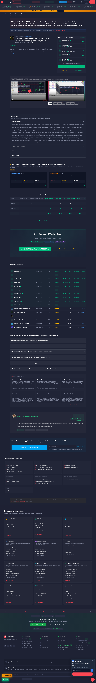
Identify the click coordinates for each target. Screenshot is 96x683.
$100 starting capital (70, 571)
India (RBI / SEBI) (39, 596)
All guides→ (8, 558)
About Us (67, 591)
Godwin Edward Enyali (26, 42)
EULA (28, 674)
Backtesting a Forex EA (11, 551)
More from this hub (11, 533)
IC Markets (8, 569)
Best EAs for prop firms (70, 575)
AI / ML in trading (69, 550)
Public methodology (49, 611)
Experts (17, 14)
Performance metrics (70, 548)
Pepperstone (9, 571)
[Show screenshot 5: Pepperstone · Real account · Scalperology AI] (68, 103)
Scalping (67, 524)
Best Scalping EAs (10, 527)
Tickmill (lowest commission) (13, 573)
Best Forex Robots (10, 524)
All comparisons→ (39, 558)
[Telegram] (5, 646)
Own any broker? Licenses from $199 (64, 249)
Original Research (39, 553)
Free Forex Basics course (71, 596)
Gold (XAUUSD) (39, 530)
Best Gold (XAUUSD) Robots (12, 529)
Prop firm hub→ (68, 580)
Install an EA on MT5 (11, 549)
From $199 (64, 70)
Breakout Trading (69, 529)
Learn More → (61, 10)
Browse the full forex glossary (76, 404)
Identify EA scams (10, 591)
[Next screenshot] (83, 91)
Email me (81, 446)
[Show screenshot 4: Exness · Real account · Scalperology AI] (63, 103)
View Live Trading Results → (57, 624)
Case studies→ (9, 602)
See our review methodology (59, 30)
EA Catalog (38, 575)
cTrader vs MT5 (39, 598)
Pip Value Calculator (40, 569)
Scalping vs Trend (39, 549)
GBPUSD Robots (39, 525)
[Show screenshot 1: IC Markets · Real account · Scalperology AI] (50, 103)
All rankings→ (8, 535)
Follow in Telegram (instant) (30, 447)
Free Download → (67, 271)
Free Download (78, 70)
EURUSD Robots (39, 523)
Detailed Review (17, 121)
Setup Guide (15, 155)
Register (92, 2)
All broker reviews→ (10, 580)
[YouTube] (8, 646)
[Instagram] (11, 646)
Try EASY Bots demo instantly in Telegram (49, 628)
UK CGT (37, 591)
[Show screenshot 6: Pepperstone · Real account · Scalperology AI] (72, 103)
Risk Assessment (17, 151)
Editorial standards (69, 611)
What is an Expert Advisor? (12, 547)
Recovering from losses (11, 593)
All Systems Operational (87, 678)
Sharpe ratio (68, 552)
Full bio (19, 430)
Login (86, 2)
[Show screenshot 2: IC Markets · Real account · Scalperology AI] (55, 103)
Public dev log (88, 611)
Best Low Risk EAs (10, 531)
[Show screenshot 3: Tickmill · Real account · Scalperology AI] (59, 103)
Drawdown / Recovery (40, 573)
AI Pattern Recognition (70, 531)
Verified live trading (11, 611)
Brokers (56, 2)
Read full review (14, 53)
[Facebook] (14, 646)
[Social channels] (82, 2)
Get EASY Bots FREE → (39, 624)
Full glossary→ (68, 556)
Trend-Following (69, 527)
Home (6, 14)
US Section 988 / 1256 (40, 593)
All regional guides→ (39, 602)
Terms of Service (15, 674)
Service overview (29, 430)
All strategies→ (68, 535)
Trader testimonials (10, 598)
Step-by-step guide (41, 430)
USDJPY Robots (39, 528)
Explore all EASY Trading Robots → (48, 220)
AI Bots (42, 2)
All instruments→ (39, 534)
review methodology (20, 501)
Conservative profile (70, 573)
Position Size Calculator (41, 571)
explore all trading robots (58, 252)
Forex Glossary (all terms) (71, 546)
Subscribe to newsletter (71, 593)
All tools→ (37, 580)
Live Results (50, 2)
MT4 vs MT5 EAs (39, 547)
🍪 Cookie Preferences (76, 678)
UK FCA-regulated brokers (12, 575)
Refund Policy (33, 674)
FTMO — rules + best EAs (71, 569)
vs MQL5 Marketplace (40, 551)
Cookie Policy (40, 674)
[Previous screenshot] (50, 91)
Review (82, 308)
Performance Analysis (18, 147)
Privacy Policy (22, 674)
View (83, 41)
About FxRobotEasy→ (69, 602)
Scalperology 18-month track (13, 596)
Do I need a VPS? (10, 553)
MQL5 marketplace (47, 496)
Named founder (30, 611)
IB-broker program (69, 598)
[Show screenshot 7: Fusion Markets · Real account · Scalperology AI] (76, 103)
